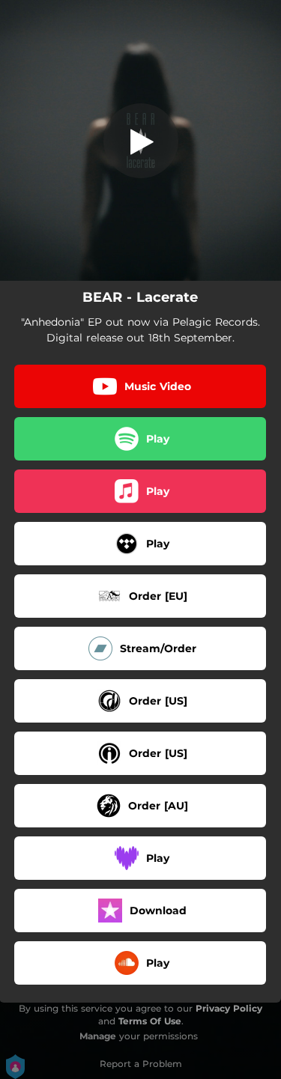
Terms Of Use (149, 1021)
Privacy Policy (229, 1008)
